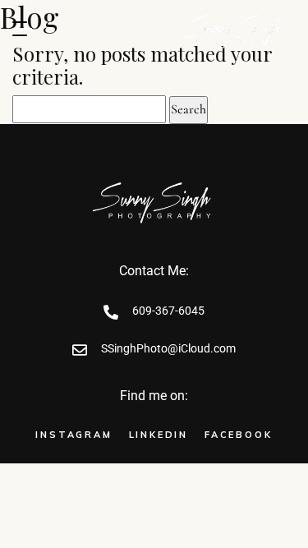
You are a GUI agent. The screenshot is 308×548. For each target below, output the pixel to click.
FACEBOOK (238, 434)
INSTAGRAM (73, 434)
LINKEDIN (158, 434)
